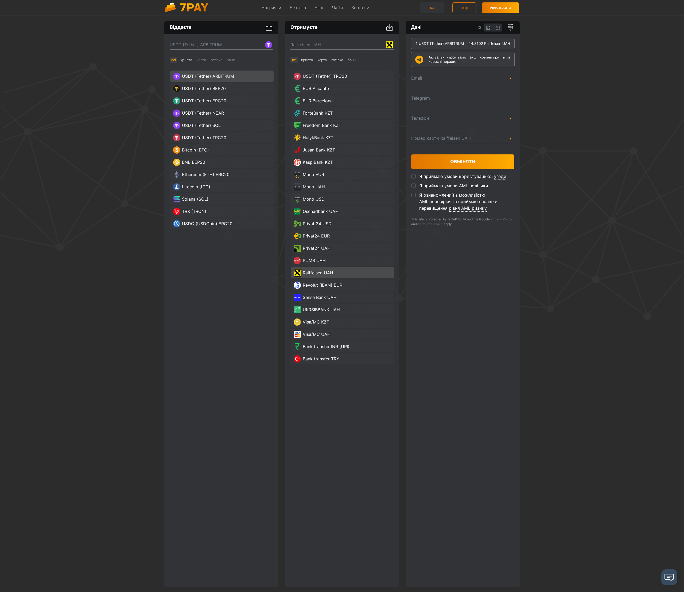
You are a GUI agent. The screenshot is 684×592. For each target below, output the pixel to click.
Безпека (298, 7)
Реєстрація (500, 8)
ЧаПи (337, 7)
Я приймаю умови (453, 185)
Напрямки (271, 7)
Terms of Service (430, 224)
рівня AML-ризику (468, 208)
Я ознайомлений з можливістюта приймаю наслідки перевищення (458, 201)
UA (432, 8)
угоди (500, 176)
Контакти (360, 7)
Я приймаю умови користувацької (462, 176)
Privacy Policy (501, 219)
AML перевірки (435, 201)
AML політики (473, 185)
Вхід (464, 8)
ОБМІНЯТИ (462, 161)
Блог (319, 7)
